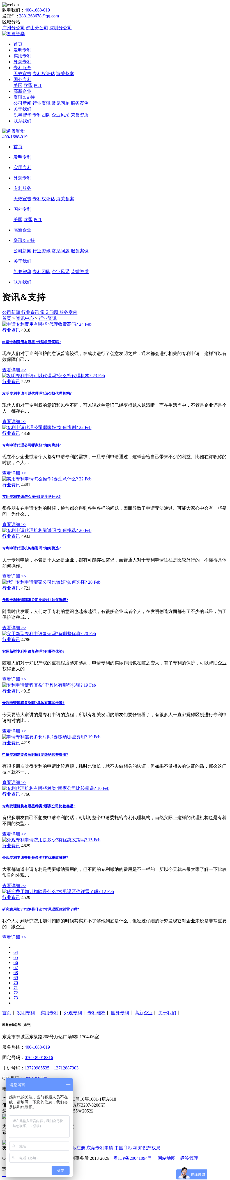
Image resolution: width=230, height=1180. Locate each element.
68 (15, 972)
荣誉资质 (80, 115)
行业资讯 (41, 103)
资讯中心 (25, 318)
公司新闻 (22, 103)
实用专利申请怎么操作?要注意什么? (31, 497)
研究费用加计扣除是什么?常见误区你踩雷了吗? (40, 909)
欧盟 (28, 85)
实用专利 (22, 55)
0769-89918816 (39, 1057)
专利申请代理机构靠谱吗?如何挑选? (31, 548)
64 (15, 952)
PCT (38, 85)
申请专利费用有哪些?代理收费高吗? (31, 342)
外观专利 (22, 61)
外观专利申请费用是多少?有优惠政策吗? (35, 857)
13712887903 (66, 1068)
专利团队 (41, 115)
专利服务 (22, 67)
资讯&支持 (24, 97)
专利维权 (96, 1012)
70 (15, 982)
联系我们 (22, 120)
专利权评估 (44, 73)
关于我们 (22, 109)
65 (15, 957)
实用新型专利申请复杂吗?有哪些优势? (33, 651)
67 (15, 967)
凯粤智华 (22, 115)
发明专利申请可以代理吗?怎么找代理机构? (37, 393)
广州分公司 (13, 27)
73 (15, 997)
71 (15, 987)
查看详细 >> (14, 369)
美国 (17, 85)
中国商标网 (125, 1147)
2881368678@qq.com (39, 16)
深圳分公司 (60, 27)
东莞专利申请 (99, 1147)
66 (15, 962)
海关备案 (65, 73)
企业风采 (61, 115)
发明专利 (22, 50)
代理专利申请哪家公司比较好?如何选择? (35, 600)
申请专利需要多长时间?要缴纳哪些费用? (35, 754)
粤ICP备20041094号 (133, 1158)
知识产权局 (149, 1147)
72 (15, 992)
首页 (17, 44)
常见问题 (61, 103)
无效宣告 (22, 73)
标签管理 (189, 1158)
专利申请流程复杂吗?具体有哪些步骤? (33, 703)
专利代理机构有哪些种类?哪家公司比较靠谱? (38, 806)
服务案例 (80, 103)
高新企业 (22, 91)
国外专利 (22, 79)
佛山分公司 (37, 27)
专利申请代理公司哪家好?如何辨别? (31, 445)
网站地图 (167, 1158)
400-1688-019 (37, 10)
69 (15, 977)
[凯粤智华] (13, 33)
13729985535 (37, 1068)
